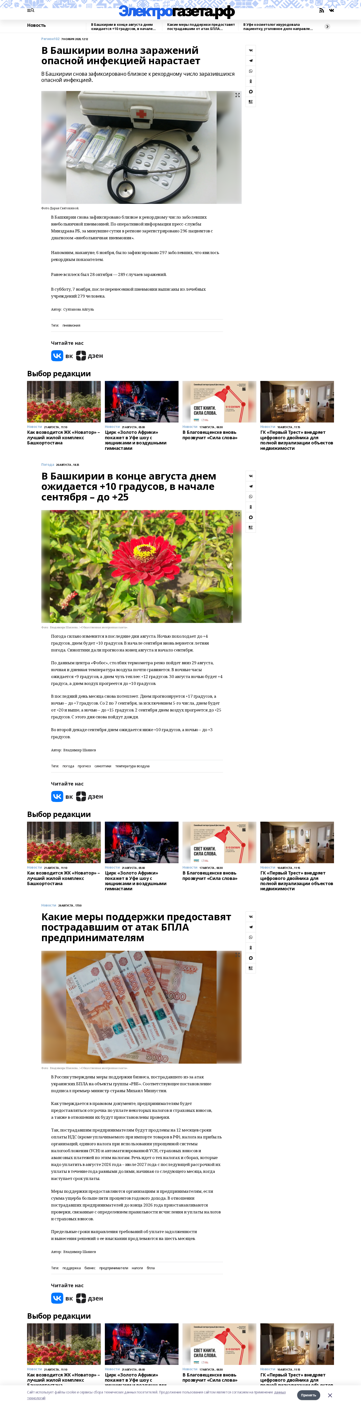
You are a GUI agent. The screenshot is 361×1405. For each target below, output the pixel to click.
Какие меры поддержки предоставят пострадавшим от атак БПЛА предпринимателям (201, 27)
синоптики (103, 766)
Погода (47, 465)
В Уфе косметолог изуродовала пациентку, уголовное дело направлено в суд (278, 27)
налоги (137, 1268)
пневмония (71, 325)
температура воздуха (132, 766)
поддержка (72, 1268)
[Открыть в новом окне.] (62, 355)
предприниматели (113, 1268)
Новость (36, 25)
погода (68, 766)
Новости (48, 905)
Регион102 (50, 39)
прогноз (84, 766)
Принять (308, 1395)
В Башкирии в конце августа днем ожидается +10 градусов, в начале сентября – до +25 (122, 27)
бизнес (89, 1268)
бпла (150, 1268)
